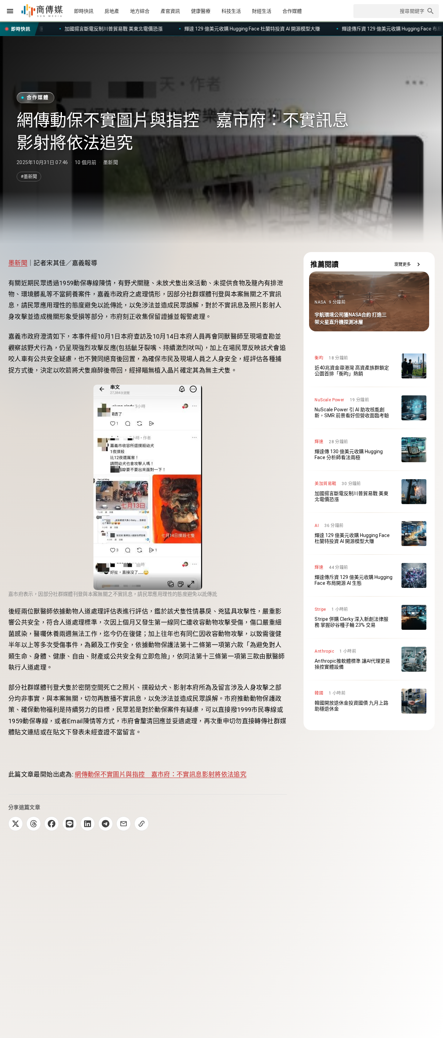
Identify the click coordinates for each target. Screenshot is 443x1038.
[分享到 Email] (123, 823)
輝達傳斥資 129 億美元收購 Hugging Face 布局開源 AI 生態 (283, 29)
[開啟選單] (10, 11)
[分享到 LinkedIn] (87, 823)
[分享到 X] (15, 823)
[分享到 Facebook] (51, 823)
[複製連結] (141, 823)
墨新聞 (17, 263)
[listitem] (369, 366)
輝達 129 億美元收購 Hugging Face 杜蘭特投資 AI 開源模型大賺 (130, 29)
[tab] (84, 11)
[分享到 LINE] (69, 823)
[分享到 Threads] (33, 823)
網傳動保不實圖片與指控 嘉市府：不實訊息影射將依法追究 (160, 774)
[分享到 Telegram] (105, 823)
